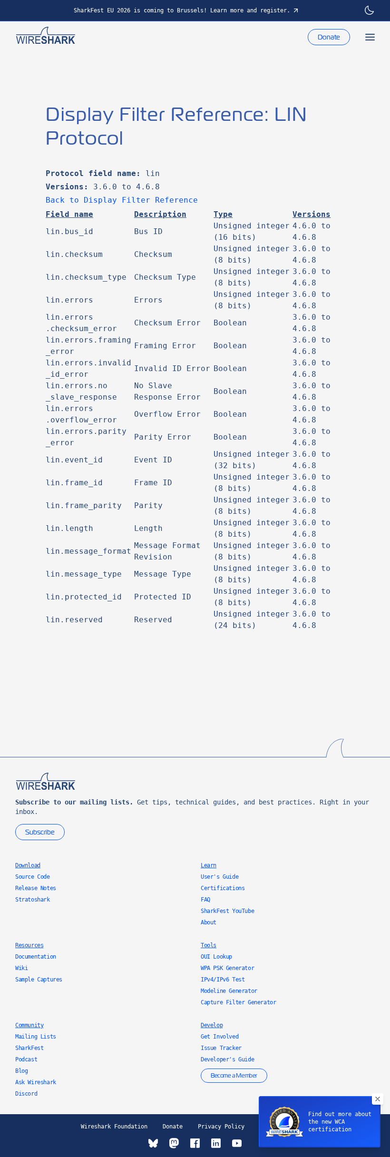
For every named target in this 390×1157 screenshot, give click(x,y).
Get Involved (219, 1036)
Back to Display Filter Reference (122, 200)
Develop (212, 1025)
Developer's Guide (227, 1059)
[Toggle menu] (370, 37)
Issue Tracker (221, 1048)
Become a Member (234, 1075)
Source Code (32, 876)
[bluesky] (153, 1143)
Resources (29, 945)
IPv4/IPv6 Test (222, 979)
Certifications (222, 888)
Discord (26, 1093)
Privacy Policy (221, 1126)
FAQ (205, 899)
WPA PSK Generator (227, 968)
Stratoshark (32, 899)
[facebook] (195, 1143)
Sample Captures (38, 979)
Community (29, 1025)
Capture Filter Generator (238, 1002)
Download (27, 865)
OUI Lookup (216, 956)
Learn (208, 865)
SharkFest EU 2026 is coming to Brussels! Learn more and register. (182, 10)
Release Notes (35, 888)
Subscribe (40, 832)
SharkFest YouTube (227, 911)
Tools (208, 945)
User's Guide (219, 876)
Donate (329, 37)
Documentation (35, 956)
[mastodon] (174, 1143)
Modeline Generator (229, 991)
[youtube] (237, 1143)
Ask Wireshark (35, 1082)
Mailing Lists (35, 1036)
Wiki (21, 968)
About (208, 922)
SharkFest (29, 1048)
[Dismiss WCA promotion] (377, 1099)
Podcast (26, 1059)
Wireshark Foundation (114, 1126)
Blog (21, 1071)
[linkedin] (216, 1143)
